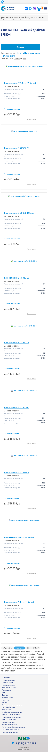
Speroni (19, 648)
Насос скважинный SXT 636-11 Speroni (19, 602)
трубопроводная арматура (12, 712)
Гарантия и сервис (8, 680)
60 (18, 58)
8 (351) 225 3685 (25, 743)
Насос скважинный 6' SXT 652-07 (16, 342)
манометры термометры (11, 717)
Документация (7, 697)
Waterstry (7, 648)
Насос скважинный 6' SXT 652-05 (16, 278)
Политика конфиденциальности (13, 727)
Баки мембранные (8, 707)
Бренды (5, 695)
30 (15, 58)
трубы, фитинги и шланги (11, 715)
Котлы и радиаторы (9, 724)
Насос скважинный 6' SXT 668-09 (16, 472)
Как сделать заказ (8, 685)
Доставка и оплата (9, 687)
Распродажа (6, 690)
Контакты (5, 700)
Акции (4, 692)
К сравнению (31, 119)
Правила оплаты (8, 682)
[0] (39, 9)
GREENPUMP (33, 648)
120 (24, 58)
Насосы (5, 702)
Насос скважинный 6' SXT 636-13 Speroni (19, 213)
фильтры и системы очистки (12, 705)
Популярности (8, 56)
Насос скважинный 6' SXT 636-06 (16, 148)
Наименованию (31, 53)
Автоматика (6, 710)
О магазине (6, 678)
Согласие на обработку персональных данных (10, 731)
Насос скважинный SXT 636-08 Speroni (19, 537)
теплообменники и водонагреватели (9, 721)
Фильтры (20, 47)
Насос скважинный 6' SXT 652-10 (16, 407)
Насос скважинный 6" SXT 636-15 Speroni (20, 83)
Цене (18, 53)
